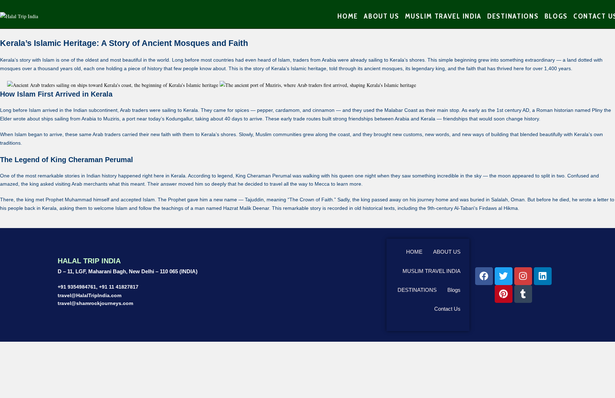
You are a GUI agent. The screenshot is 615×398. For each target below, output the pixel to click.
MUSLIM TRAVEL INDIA (432, 271)
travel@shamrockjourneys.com (95, 303)
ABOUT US (447, 252)
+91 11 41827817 (118, 287)
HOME (414, 252)
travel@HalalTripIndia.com (89, 295)
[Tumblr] (523, 294)
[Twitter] (503, 276)
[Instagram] (523, 276)
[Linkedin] (543, 276)
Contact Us (447, 309)
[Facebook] (484, 276)
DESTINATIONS (417, 290)
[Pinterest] (503, 294)
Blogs (454, 290)
